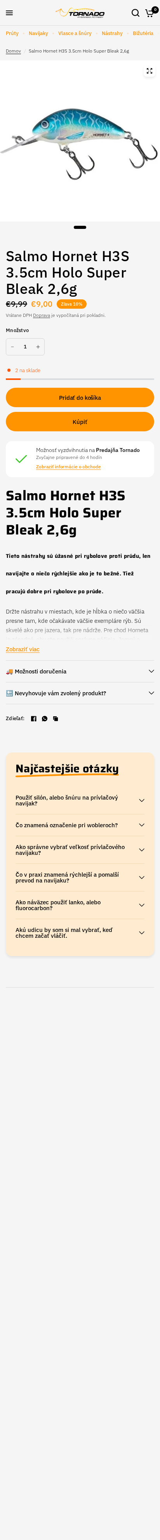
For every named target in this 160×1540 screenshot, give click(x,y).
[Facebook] (33, 718)
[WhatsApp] (44, 718)
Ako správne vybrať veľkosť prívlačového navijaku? (70, 849)
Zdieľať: (15, 718)
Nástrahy (112, 33)
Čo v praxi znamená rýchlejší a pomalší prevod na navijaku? (67, 877)
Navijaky (38, 33)
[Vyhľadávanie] (135, 13)
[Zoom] (149, 71)
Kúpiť (80, 421)
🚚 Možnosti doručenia (36, 671)
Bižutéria (143, 33)
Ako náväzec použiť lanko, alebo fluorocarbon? (58, 905)
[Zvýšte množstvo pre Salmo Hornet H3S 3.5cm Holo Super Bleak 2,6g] (38, 347)
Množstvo (17, 330)
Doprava (41, 315)
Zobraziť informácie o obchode (68, 466)
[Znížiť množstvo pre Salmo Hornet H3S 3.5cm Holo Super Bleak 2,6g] (12, 347)
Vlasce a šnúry (75, 33)
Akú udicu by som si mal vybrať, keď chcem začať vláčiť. (64, 932)
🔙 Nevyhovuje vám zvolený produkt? (56, 693)
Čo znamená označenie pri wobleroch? (67, 825)
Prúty (12, 33)
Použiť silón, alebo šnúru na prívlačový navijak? (67, 800)
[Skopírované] (55, 718)
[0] (148, 13)
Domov (13, 51)
